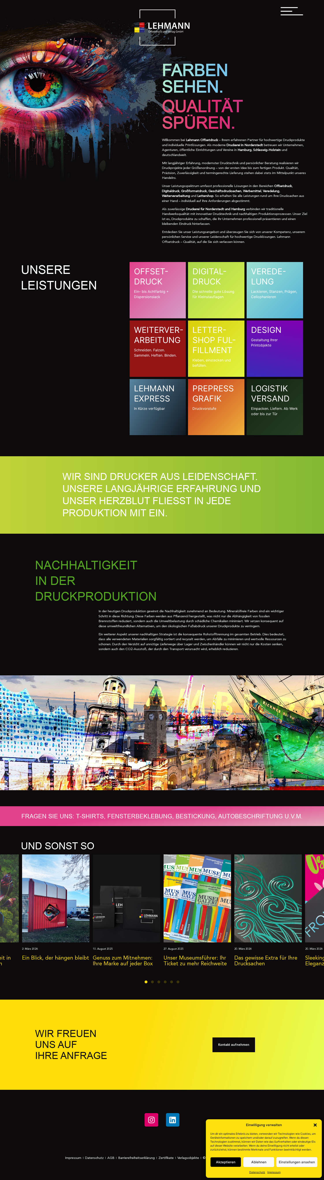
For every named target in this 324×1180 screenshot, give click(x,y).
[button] (315, 1125)
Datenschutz (257, 1172)
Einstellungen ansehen (297, 1162)
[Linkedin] (172, 1120)
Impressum (274, 1172)
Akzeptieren (225, 1162)
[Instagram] (151, 1120)
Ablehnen (258, 1162)
